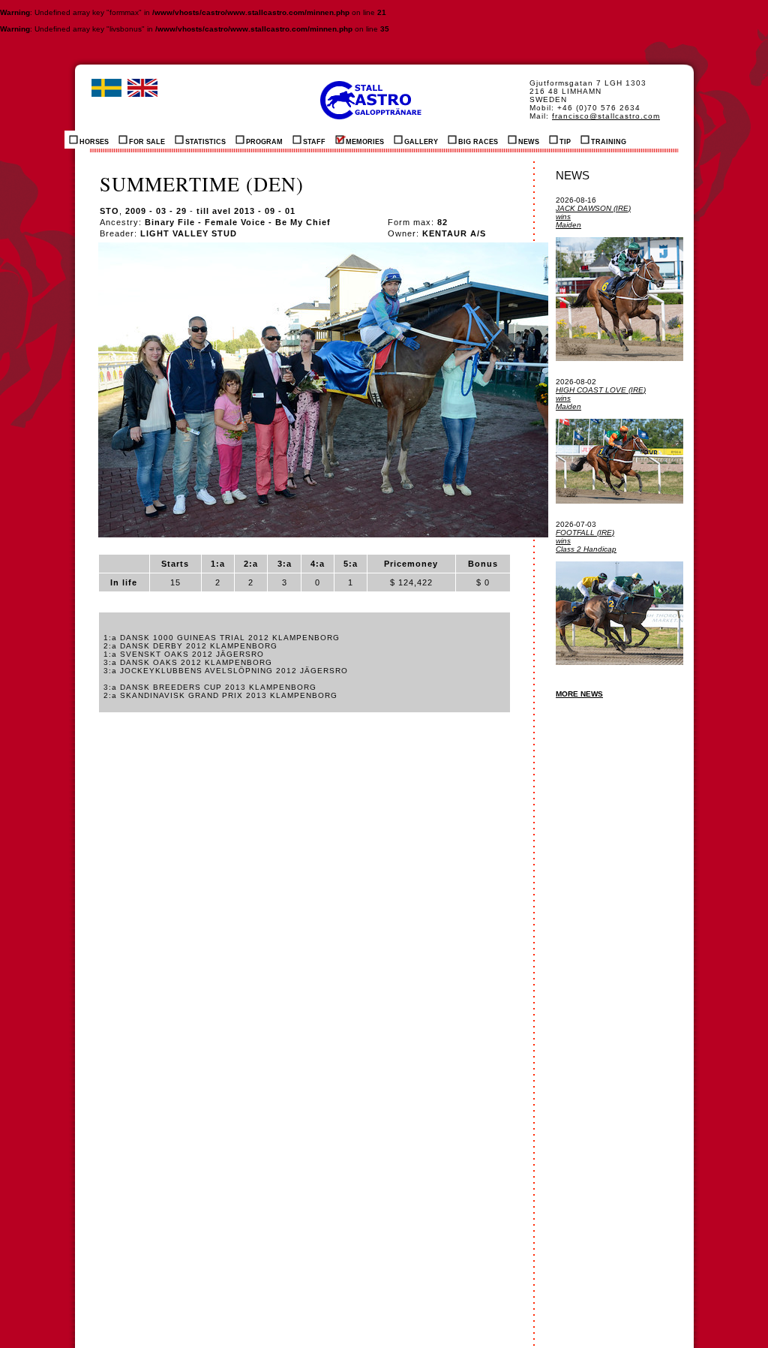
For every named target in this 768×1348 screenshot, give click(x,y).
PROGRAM (264, 142)
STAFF (314, 142)
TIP (565, 142)
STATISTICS (205, 142)
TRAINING (608, 142)
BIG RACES (478, 142)
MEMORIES (365, 142)
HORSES (94, 142)
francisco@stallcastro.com (606, 116)
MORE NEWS (579, 694)
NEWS (528, 142)
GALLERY (421, 142)
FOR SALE (147, 142)
